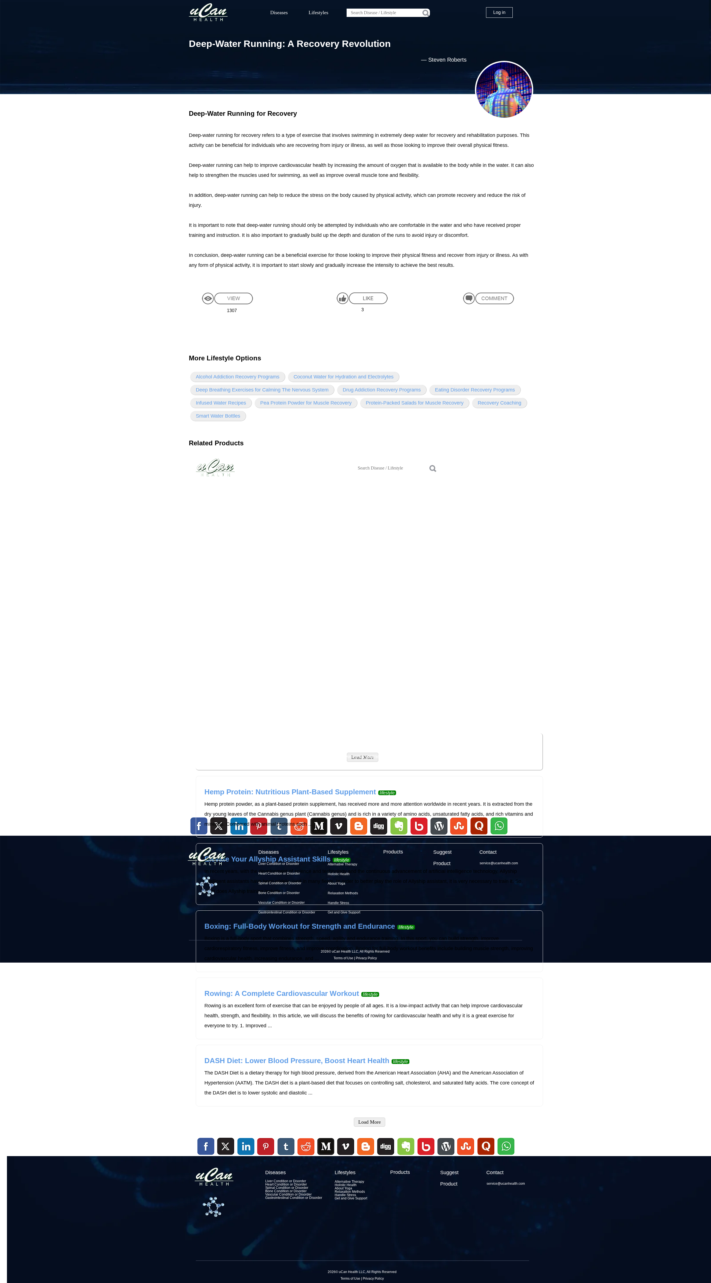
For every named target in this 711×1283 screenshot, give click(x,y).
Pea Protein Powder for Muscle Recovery (306, 403)
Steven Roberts (447, 60)
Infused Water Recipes (221, 403)
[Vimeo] (346, 1147)
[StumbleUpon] (466, 1156)
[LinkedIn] (246, 1147)
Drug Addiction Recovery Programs (382, 390)
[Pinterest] (266, 1147)
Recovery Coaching (499, 403)
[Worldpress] (446, 1156)
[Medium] (326, 1156)
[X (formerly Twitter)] (226, 1156)
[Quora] (486, 1156)
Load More (369, 1122)
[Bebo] (426, 1156)
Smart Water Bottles (218, 416)
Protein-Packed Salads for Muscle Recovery (415, 403)
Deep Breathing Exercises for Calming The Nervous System (262, 390)
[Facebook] (206, 1147)
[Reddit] (306, 1156)
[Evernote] (406, 1147)
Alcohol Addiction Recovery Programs (237, 377)
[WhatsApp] (505, 1156)
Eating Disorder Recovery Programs (475, 390)
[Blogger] (366, 1156)
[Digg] (386, 1156)
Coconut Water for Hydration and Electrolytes (344, 377)
